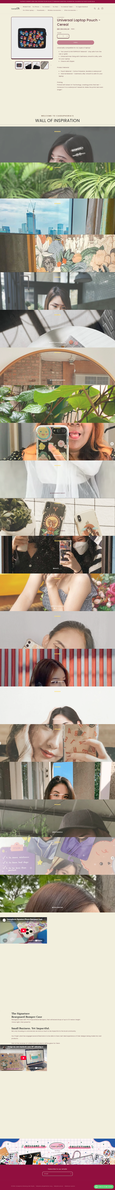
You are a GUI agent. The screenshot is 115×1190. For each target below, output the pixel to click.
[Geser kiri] (13, 65)
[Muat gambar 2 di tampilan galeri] (27, 65)
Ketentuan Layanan (70, 1186)
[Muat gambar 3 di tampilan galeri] (36, 65)
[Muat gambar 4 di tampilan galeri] (45, 65)
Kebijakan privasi (58, 1186)
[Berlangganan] (70, 1174)
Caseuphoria (19, 1186)
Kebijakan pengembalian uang (44, 1186)
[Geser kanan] (51, 65)
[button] (36, 7)
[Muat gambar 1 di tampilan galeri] (19, 65)
